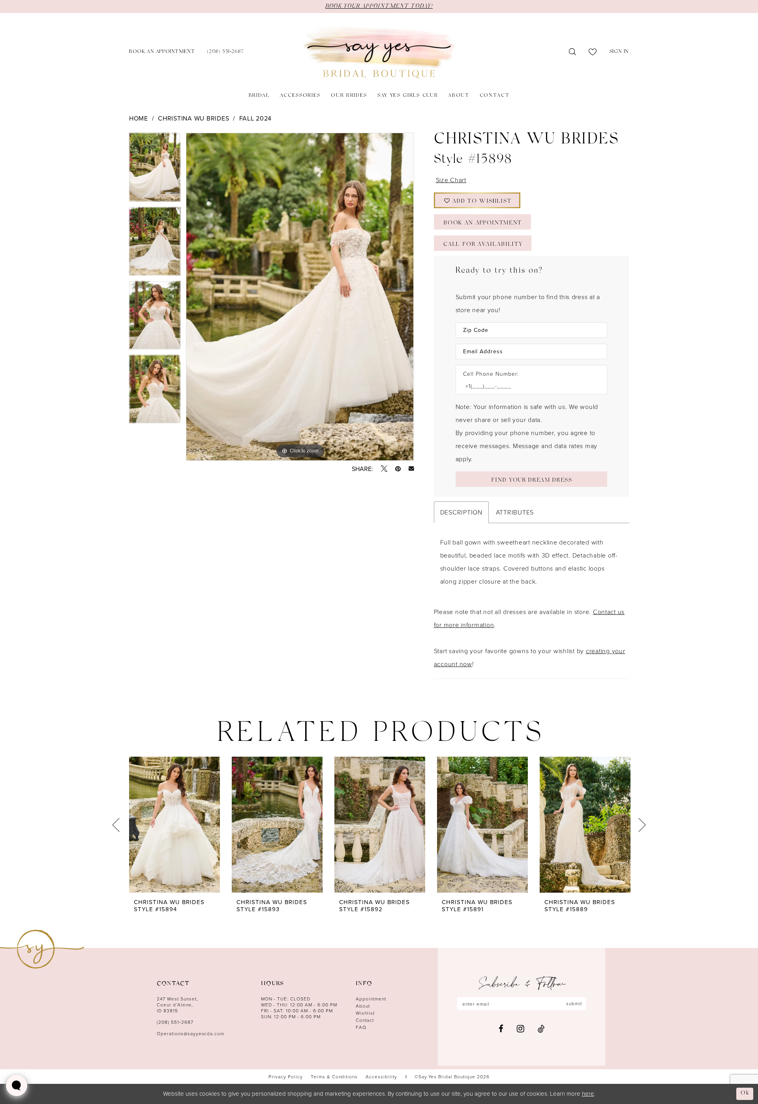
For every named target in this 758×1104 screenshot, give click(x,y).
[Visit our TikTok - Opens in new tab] (541, 1029)
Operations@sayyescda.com (190, 1033)
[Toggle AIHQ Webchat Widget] (16, 1085)
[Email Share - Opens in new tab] (411, 468)
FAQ (361, 1027)
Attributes (515, 512)
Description (461, 512)
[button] (619, 52)
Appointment (371, 998)
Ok (745, 1093)
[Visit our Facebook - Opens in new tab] (501, 1029)
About (363, 1005)
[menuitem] (162, 52)
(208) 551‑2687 (175, 1022)
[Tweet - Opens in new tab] (384, 468)
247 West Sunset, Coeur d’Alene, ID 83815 (177, 1004)
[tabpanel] (154, 170)
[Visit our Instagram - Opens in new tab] (520, 1028)
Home (138, 118)
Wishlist (365, 1013)
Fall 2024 (255, 118)
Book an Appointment (482, 223)
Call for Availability (482, 245)
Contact (365, 1020)
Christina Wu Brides (193, 118)
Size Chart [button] (451, 179)
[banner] (379, 52)
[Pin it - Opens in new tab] (398, 468)
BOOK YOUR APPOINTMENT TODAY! (379, 6)
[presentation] (174, 824)
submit (574, 1003)
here (588, 1093)
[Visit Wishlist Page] (592, 52)
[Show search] (573, 52)
